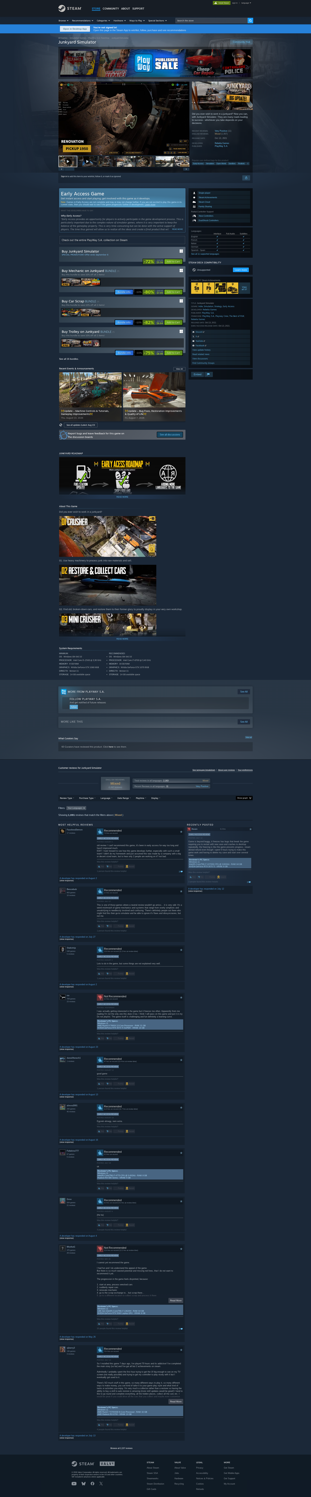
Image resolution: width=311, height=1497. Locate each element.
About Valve (180, 1468)
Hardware (178, 1478)
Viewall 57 (244, 288)
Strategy (218, 306)
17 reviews (71, 833)
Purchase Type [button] (86, 798)
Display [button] (154, 798)
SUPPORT (138, 8)
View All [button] (179, 369)
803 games (71, 893)
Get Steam (229, 1468)
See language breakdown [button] (203, 770)
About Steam (153, 1468)
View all (249, 737)
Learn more (150, 204)
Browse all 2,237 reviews (121, 1448)
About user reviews (226, 770)
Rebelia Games (222, 143)
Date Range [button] (123, 798)
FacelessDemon (75, 829)
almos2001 (72, 1105)
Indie (200, 306)
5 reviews (70, 954)
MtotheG (71, 1247)
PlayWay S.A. (221, 146)
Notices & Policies (204, 1478)
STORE (96, 8)
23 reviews (71, 1001)
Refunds (200, 1489)
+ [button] (247, 163)
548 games (71, 951)
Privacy (199, 1468)
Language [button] (105, 798)
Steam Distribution (155, 1484)
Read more (177, 229)
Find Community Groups (203, 363)
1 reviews (70, 1061)
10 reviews (71, 895)
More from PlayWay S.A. (86, 691)
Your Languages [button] (75, 808)
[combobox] (211, 20)
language (245, 3)
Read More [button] (176, 1300)
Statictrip (71, 948)
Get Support (229, 1478)
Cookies (200, 1484)
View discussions (200, 358)
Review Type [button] (66, 798)
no (68, 995)
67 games (71, 1154)
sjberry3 (71, 1348)
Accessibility (202, 1473)
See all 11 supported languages (205, 254)
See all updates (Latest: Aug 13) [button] (81, 425)
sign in (234, 3)
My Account (229, 1484)
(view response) (67, 880)
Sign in (64, 176)
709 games (71, 999)
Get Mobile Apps (231, 1473)
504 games (71, 1203)
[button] (63, 20)
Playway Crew (221, 316)
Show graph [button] (242, 798)
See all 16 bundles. (69, 359)
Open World (221, 163)
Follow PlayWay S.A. (85, 699)
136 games (71, 1351)
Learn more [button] (241, 270)
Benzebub (72, 889)
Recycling (179, 1484)
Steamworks (152, 1478)
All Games (63, 38)
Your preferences (245, 770)
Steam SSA (152, 1473)
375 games (71, 1250)
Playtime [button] (140, 798)
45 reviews (71, 1112)
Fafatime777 (73, 1151)
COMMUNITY (111, 8)
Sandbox (232, 163)
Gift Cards (151, 1489)
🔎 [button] (181, 461)
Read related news (200, 354)
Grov (69, 1199)
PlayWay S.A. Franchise (98, 38)
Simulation (210, 163)
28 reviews (71, 1253)
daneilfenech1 (74, 1058)
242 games (71, 1109)
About (125, 8)
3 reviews (70, 1354)
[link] (153, 261)
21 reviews (71, 1205)
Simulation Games (78, 38)
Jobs (176, 1473)
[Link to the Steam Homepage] (70, 11)
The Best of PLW (236, 316)
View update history (201, 350)
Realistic (241, 163)
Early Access (198, 163)
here (111, 746)
